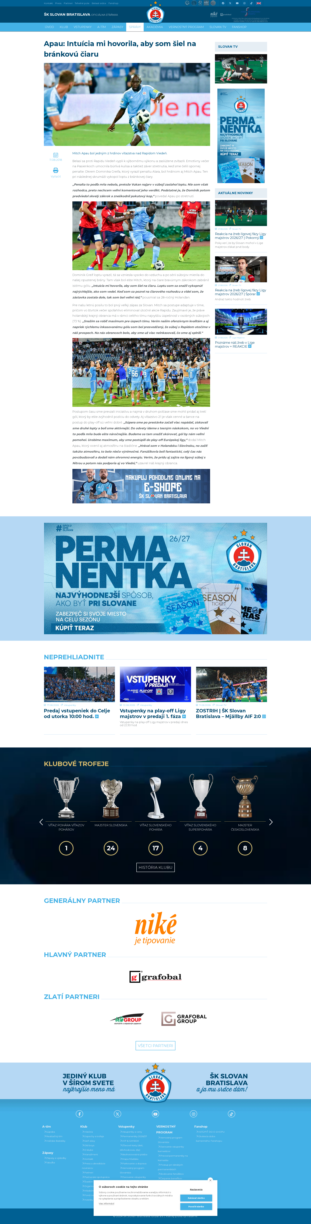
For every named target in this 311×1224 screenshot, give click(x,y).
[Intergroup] (127, 1018)
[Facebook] (223, 3)
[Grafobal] (155, 976)
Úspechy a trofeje (94, 1136)
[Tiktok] (251, 3)
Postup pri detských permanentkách (170, 1167)
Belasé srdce (99, 3)
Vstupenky (70, 705)
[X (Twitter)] (230, 3)
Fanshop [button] (239, 27)
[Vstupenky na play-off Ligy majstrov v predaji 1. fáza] (155, 684)
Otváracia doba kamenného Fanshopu (209, 1138)
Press (58, 3)
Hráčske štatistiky (55, 1140)
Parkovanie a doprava (134, 1163)
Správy (135, 27)
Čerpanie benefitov (171, 1178)
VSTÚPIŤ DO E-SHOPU (211, 1131)
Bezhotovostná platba (134, 1154)
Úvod (49, 27)
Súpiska (50, 1131)
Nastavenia (196, 1189)
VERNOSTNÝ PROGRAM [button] (186, 27)
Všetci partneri (155, 1045)
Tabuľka (50, 1162)
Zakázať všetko (196, 1198)
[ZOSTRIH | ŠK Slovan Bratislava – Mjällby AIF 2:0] (231, 684)
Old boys (89, 1145)
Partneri (88, 1172)
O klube (88, 1149)
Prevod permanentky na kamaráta (173, 1158)
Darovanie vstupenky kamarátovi (133, 1179)
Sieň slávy (89, 1140)
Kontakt (88, 1159)
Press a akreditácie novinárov (93, 1165)
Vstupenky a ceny (132, 1131)
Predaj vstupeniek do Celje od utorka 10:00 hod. (77, 713)
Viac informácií (106, 1203)
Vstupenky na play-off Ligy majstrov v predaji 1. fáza (153, 713)
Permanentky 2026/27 (134, 1136)
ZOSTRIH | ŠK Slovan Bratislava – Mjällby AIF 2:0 (229, 713)
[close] (210, 1180)
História (88, 1131)
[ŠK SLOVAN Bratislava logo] (155, 12)
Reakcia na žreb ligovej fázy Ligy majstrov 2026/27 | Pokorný (240, 236)
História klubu (156, 867)
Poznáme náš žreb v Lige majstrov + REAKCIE (235, 344)
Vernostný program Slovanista (132, 1170)
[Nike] (155, 928)
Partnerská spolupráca (96, 1177)
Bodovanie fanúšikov (172, 1173)
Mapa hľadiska (130, 1159)
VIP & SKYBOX (130, 1140)
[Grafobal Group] (184, 1018)
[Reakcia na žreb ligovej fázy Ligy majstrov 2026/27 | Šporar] (241, 269)
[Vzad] (40, 822)
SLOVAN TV (218, 27)
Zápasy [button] (117, 27)
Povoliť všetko (196, 1206)
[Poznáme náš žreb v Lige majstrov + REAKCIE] (241, 322)
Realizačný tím (54, 1136)
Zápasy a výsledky (56, 1158)
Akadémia (155, 27)
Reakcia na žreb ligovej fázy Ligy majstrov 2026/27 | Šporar (240, 292)
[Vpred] (270, 822)
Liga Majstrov (238, 337)
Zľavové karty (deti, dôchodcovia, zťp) (131, 1147)
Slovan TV (236, 229)
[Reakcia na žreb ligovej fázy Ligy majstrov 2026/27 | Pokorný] (241, 213)
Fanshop (113, 3)
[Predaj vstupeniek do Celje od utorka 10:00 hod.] (79, 684)
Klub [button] (64, 27)
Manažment (91, 1154)
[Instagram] (244, 3)
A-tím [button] (101, 27)
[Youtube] (237, 3)
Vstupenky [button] (83, 27)
